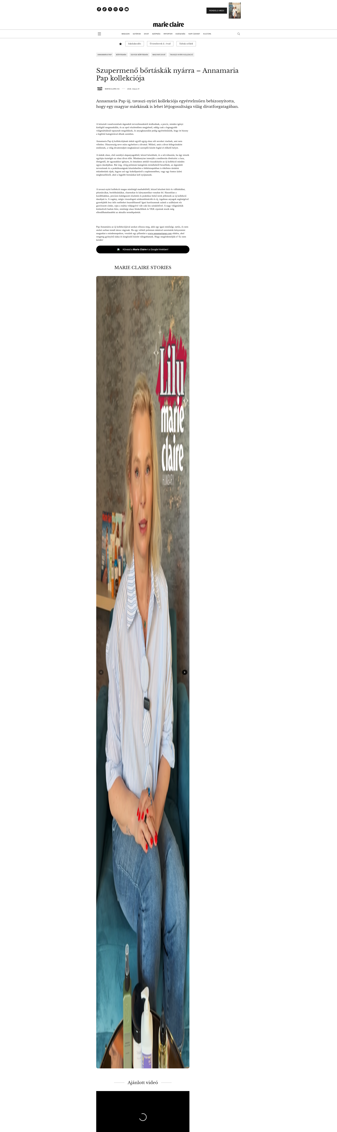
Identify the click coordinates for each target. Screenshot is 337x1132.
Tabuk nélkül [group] (186, 44)
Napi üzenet (194, 34)
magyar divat (159, 55)
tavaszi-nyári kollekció (181, 55)
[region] (142, 672)
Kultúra (207, 34)
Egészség (180, 34)
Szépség (156, 34)
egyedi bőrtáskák (139, 55)
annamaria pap (105, 55)
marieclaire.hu (112, 89)
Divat (146, 34)
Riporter (168, 34)
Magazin (126, 34)
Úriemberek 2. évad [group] (160, 44)
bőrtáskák (121, 55)
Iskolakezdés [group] (134, 44)
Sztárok (137, 34)
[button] (142, 672)
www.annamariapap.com (160, 233)
